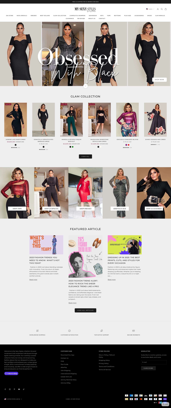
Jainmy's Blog (65, 383)
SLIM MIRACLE (160, 15)
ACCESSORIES (139, 15)
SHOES (149, 15)
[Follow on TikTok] (24, 389)
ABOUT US (91, 18)
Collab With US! (66, 377)
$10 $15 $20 (81, 18)
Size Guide (64, 364)
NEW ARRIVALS (22, 15)
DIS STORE (9, 15)
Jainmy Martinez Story (68, 380)
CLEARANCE (70, 18)
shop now (159, 79)
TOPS (109, 15)
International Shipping (69, 373)
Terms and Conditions (106, 366)
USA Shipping (65, 370)
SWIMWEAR (93, 15)
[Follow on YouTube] (19, 389)
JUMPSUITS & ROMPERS (77, 15)
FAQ (62, 361)
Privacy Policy (103, 363)
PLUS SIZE (127, 15)
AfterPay (64, 367)
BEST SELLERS (45, 15)
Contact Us (64, 358)
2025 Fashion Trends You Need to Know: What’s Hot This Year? (44, 260)
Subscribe (148, 368)
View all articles (85, 310)
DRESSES (34, 15)
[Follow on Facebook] (5, 389)
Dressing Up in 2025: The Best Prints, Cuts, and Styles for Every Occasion (124, 260)
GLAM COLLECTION (59, 15)
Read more (33, 279)
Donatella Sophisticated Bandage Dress (43, 140)
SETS (101, 15)
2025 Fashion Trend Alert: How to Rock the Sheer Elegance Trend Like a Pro (84, 283)
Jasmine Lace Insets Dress (15, 139)
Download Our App (67, 355)
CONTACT (102, 18)
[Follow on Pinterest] (14, 389)
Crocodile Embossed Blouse (127, 139)
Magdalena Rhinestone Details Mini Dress (99, 140)
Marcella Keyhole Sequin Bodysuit (71, 140)
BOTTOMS (117, 15)
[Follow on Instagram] (10, 389)
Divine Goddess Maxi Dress (155, 139)
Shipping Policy (104, 360)
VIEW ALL (85, 156)
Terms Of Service (105, 369)
